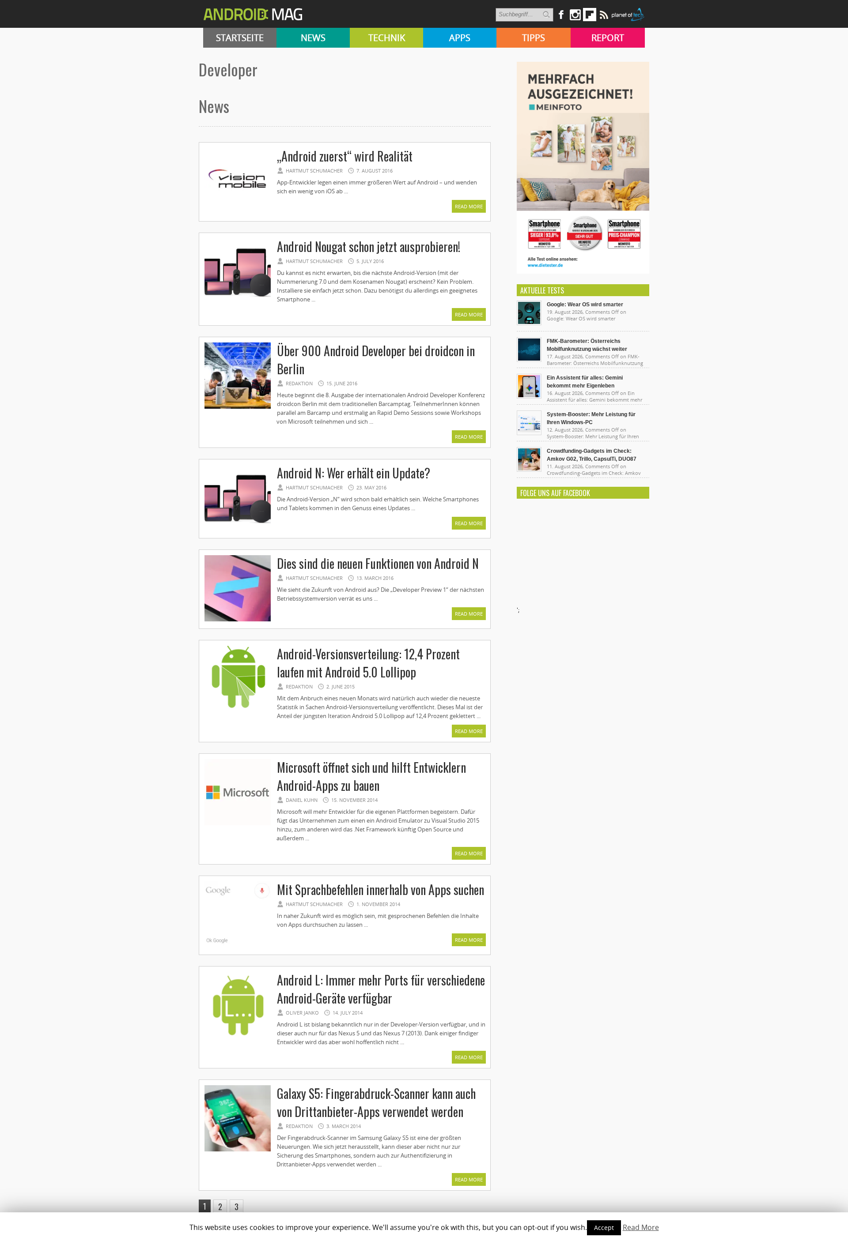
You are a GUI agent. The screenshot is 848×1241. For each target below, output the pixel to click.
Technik (386, 38)
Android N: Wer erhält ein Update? (353, 473)
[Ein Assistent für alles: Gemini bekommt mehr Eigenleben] (529, 396)
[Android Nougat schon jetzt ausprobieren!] (238, 303)
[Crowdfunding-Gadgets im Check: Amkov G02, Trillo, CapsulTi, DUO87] (529, 470)
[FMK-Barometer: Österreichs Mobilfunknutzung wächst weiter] (529, 360)
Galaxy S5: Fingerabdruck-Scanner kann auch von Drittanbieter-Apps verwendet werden (376, 1102)
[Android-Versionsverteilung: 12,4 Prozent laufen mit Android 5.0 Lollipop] (238, 711)
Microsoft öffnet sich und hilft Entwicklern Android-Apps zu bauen (371, 776)
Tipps (533, 38)
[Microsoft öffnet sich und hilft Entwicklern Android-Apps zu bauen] (238, 824)
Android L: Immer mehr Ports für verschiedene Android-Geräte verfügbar (381, 989)
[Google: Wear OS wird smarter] (529, 323)
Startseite (240, 38)
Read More (469, 206)
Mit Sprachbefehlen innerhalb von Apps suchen (380, 889)
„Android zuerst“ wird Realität (345, 156)
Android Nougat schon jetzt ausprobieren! (368, 246)
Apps (459, 38)
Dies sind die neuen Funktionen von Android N (378, 563)
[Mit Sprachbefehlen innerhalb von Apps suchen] (238, 946)
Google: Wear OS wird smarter (585, 304)
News (313, 38)
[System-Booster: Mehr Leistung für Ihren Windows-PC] (529, 433)
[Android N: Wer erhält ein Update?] (238, 530)
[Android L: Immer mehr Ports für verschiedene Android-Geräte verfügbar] (238, 1037)
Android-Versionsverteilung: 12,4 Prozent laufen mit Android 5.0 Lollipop (368, 663)
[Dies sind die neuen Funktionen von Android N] (238, 620)
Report (607, 38)
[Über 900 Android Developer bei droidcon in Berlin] (238, 407)
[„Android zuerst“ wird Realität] (238, 213)
